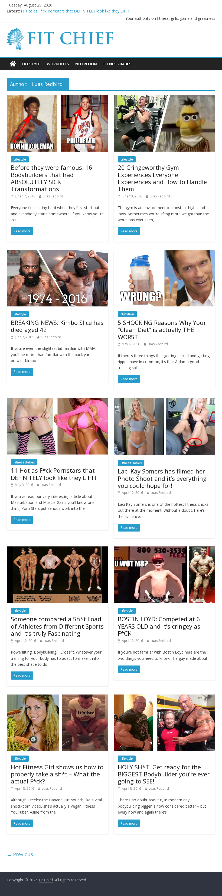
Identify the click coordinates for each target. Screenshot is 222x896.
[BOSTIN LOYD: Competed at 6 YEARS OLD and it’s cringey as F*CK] (164, 550)
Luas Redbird (53, 196)
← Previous (20, 854)
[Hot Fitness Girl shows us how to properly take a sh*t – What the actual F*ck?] (57, 698)
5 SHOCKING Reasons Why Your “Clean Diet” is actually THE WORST (80, 11)
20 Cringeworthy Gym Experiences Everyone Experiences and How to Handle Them (162, 178)
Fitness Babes (117, 63)
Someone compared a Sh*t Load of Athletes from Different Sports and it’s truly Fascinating (57, 626)
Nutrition (86, 63)
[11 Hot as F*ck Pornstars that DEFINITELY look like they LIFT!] (57, 401)
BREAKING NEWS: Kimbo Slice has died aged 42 (57, 326)
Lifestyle (31, 63)
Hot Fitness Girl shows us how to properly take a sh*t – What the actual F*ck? (57, 774)
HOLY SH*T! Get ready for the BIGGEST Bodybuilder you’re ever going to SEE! (164, 774)
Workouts (58, 63)
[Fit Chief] (61, 31)
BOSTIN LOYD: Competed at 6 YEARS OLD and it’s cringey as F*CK (159, 626)
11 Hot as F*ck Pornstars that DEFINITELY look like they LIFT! (53, 473)
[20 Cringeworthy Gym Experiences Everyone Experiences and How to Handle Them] (164, 98)
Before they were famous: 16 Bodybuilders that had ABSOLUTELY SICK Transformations (51, 178)
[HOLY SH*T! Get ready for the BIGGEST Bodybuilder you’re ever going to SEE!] (164, 698)
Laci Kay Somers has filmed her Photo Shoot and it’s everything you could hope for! (162, 478)
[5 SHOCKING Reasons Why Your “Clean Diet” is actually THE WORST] (164, 253)
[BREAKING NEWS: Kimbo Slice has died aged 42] (57, 253)
